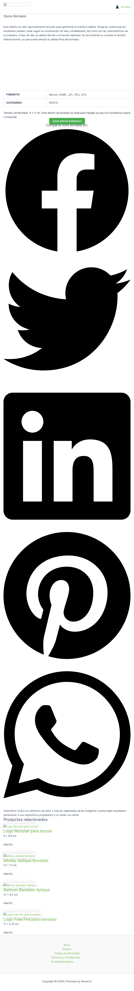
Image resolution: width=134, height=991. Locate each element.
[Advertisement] (67, 66)
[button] (67, 191)
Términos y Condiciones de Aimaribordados (65, 959)
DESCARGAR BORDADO (67, 121)
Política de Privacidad (66, 953)
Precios (67, 949)
